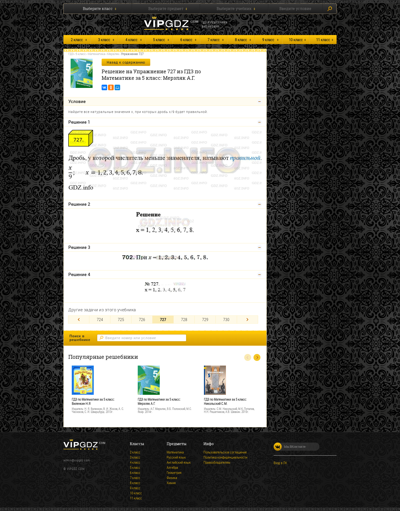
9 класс (268, 39)
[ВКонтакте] (104, 87)
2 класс (77, 39)
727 (163, 319)
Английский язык (179, 462)
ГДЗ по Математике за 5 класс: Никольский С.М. (225, 401)
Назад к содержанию (126, 62)
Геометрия (174, 472)
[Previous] (78, 319)
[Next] (247, 319)
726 (142, 319)
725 (121, 319)
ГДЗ (71, 54)
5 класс (159, 39)
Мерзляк (113, 54)
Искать (329, 9)
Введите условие (295, 8)
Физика (172, 477)
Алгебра (172, 467)
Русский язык (176, 457)
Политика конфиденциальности (225, 457)
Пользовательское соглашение (225, 452)
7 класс (214, 39)
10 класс (296, 39)
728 (184, 319)
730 (226, 319)
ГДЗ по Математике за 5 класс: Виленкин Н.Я (93, 401)
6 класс (186, 39)
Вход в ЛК (280, 462)
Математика (96, 54)
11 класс (323, 39)
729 (205, 319)
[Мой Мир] (117, 87)
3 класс (104, 39)
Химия (171, 482)
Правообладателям (216, 462)
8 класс (241, 39)
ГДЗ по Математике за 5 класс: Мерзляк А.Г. (159, 401)
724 (100, 319)
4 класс (131, 39)
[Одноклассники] (111, 87)
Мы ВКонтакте (295, 446)
